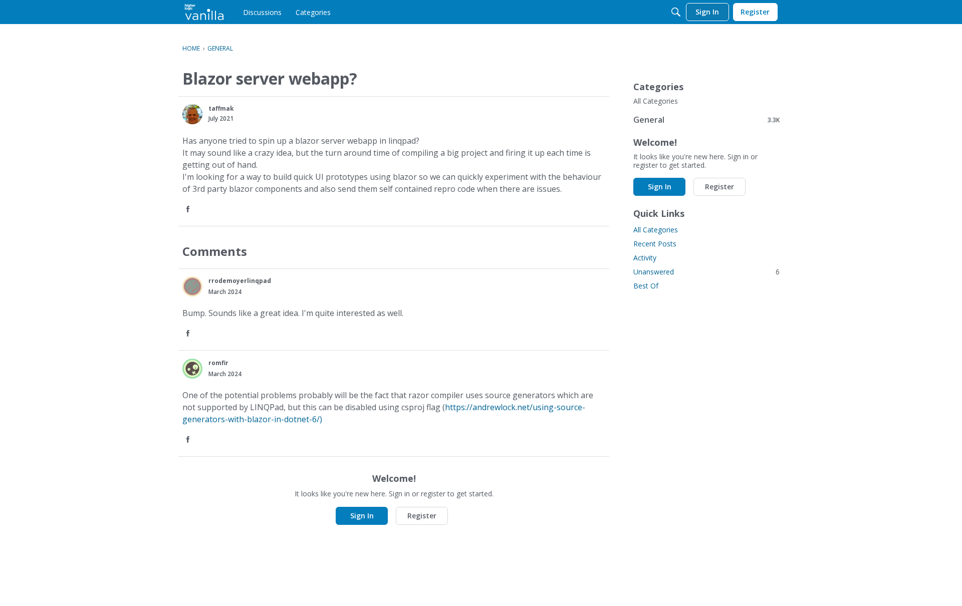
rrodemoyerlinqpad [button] (239, 280)
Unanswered (706, 271)
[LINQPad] (204, 12)
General (706, 119)
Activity (644, 257)
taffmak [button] (221, 108)
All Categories (655, 101)
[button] (192, 114)
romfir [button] (218, 363)
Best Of (645, 285)
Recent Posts (654, 243)
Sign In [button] (362, 515)
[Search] (676, 12)
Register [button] (421, 515)
